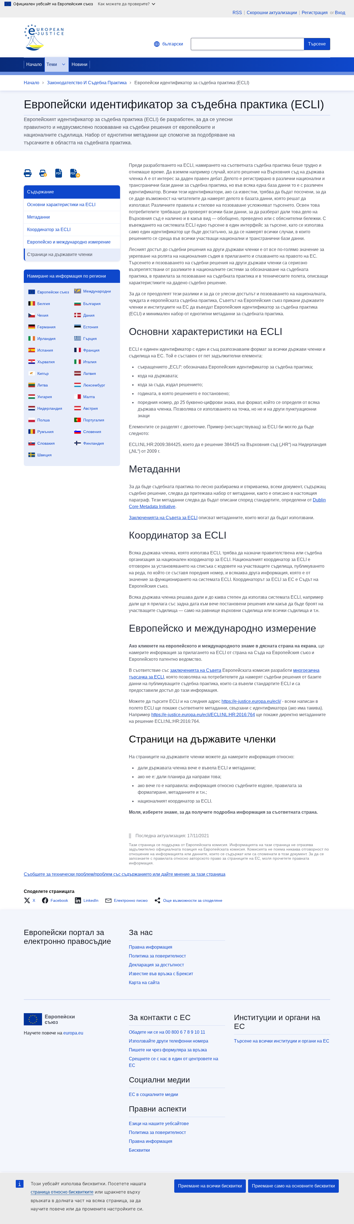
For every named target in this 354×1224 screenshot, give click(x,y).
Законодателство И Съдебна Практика (87, 82)
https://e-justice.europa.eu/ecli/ (251, 701)
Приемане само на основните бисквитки (293, 1186)
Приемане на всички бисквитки (210, 1186)
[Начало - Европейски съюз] (49, 1019)
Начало (34, 64)
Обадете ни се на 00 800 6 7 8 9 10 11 (167, 1032)
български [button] (172, 44)
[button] (31, 900)
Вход (340, 12)
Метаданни (38, 217)
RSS (237, 13)
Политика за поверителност (157, 956)
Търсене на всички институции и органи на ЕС (281, 1041)
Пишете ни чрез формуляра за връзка (168, 1050)
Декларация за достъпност (156, 964)
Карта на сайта (144, 982)
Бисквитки (139, 1150)
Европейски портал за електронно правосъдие (67, 937)
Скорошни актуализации (272, 13)
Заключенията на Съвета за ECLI (163, 517)
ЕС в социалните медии (153, 1094)
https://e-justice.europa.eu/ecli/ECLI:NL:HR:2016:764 (203, 714)
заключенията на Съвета (195, 670)
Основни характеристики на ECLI (61, 204)
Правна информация (150, 947)
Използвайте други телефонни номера (168, 1041)
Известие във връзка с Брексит (161, 973)
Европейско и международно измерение (69, 242)
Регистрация (315, 12)
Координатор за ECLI (49, 229)
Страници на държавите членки (59, 254)
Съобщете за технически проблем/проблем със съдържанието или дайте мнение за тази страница (124, 874)
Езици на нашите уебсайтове (159, 1123)
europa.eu (73, 1033)
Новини (79, 64)
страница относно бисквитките (62, 1192)
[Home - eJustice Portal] (44, 37)
